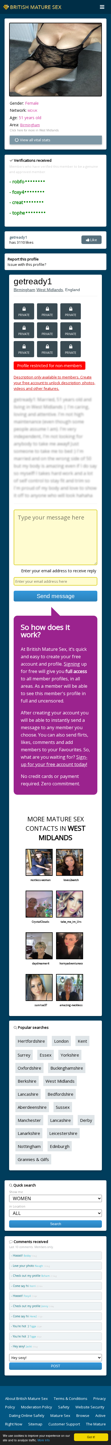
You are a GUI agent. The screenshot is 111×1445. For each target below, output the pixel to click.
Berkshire (27, 1081)
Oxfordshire (29, 1068)
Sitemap (35, 1424)
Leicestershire (63, 1133)
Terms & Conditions (70, 1398)
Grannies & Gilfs (33, 1159)
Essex (46, 1055)
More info (44, 1440)
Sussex (63, 1107)
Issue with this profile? (27, 261)
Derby (86, 1120)
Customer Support (64, 1424)
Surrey (24, 1055)
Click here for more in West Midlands (34, 130)
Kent (82, 1041)
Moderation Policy (36, 1407)
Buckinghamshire (66, 1068)
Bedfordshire (60, 1094)
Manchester (29, 1120)
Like (93, 239)
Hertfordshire (31, 1041)
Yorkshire (70, 1055)
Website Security (89, 1407)
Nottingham (29, 1146)
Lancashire (28, 1094)
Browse (82, 1415)
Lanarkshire (29, 1133)
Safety (63, 1407)
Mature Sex (60, 1415)
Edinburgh (59, 1146)
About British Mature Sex (26, 1398)
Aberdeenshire (32, 1107)
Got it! (91, 1437)
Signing (72, 664)
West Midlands (49, 289)
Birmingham (30, 125)
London (61, 1041)
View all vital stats (34, 139)
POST (55, 1366)
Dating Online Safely (26, 1415)
